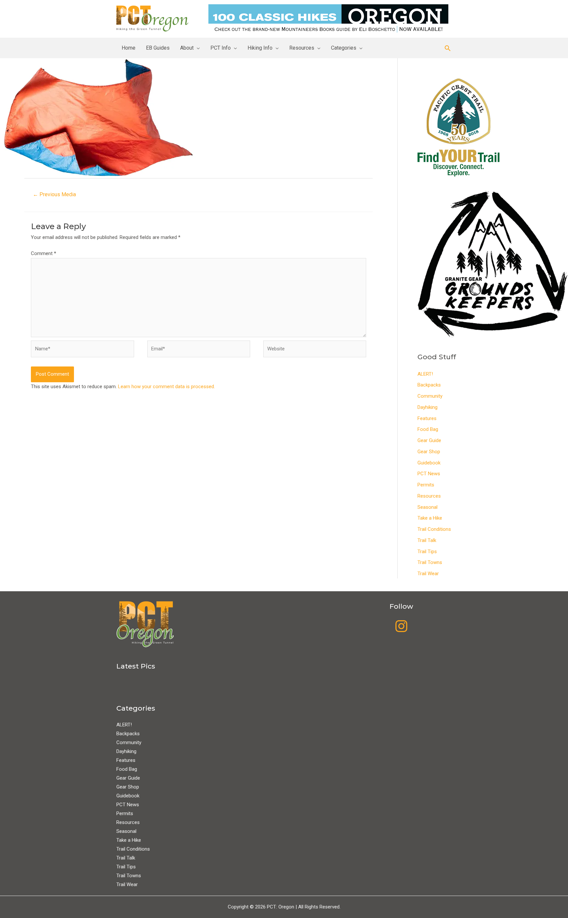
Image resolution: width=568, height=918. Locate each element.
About (187, 48)
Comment (43, 253)
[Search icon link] (448, 48)
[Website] (314, 350)
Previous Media (54, 194)
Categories (343, 48)
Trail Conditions (434, 529)
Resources (301, 48)
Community (429, 396)
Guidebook (428, 463)
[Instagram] (401, 626)
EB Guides (158, 48)
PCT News (428, 474)
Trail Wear (428, 574)
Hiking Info (260, 48)
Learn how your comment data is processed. (166, 386)
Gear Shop (428, 452)
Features (427, 418)
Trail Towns (429, 562)
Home (128, 48)
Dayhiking (427, 407)
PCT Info (220, 48)
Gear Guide (429, 440)
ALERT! (425, 374)
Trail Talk (426, 540)
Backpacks (429, 385)
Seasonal (427, 507)
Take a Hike (429, 518)
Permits (425, 485)
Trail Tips (427, 551)
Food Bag (427, 429)
